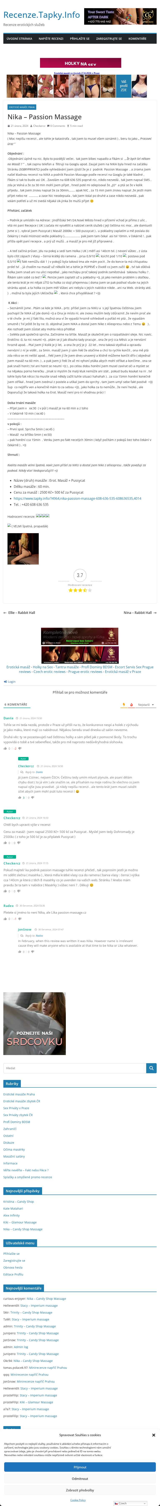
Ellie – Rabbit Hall (21, 612)
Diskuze (8, 1143)
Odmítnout (80, 1479)
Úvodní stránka (19, 39)
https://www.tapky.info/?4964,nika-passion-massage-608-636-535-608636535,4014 (77, 498)
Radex (9, 906)
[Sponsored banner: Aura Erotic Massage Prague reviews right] (80, 662)
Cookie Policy (78, 1500)
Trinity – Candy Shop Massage (31, 1312)
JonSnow (24, 929)
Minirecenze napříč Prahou (48, 1368)
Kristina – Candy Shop (18, 1202)
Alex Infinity (11, 1215)
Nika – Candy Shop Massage (22, 1229)
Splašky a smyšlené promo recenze (27, 1177)
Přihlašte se (80, 39)
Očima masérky (14, 1149)
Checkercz (39, 126)
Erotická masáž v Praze (123, 671)
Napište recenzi (51, 39)
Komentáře (137, 39)
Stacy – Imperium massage (39, 1306)
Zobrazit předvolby (80, 1490)
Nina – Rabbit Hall (138, 612)
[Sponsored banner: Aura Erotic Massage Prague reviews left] (79, 644)
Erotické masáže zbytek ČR (21, 1101)
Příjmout (80, 1467)
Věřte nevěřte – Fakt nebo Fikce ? (26, 1170)
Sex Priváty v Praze (16, 1108)
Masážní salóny (14, 1156)
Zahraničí (9, 1129)
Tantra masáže (67, 667)
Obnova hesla (12, 1267)
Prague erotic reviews (85, 671)
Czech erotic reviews (50, 671)
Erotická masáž (18, 667)
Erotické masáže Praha (22, 107)
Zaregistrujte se (109, 39)
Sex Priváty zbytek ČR (18, 1115)
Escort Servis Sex (128, 667)
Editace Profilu (13, 1274)
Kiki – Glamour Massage (20, 1222)
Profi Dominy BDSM (96, 667)
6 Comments (57, 126)
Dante (9, 718)
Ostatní (8, 1136)
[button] (154, 1435)
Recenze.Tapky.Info (41, 14)
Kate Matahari (13, 1208)
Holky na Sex (43, 667)
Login (11, 682)
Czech (122, 1503)
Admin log (21, 1347)
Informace (10, 1163)
